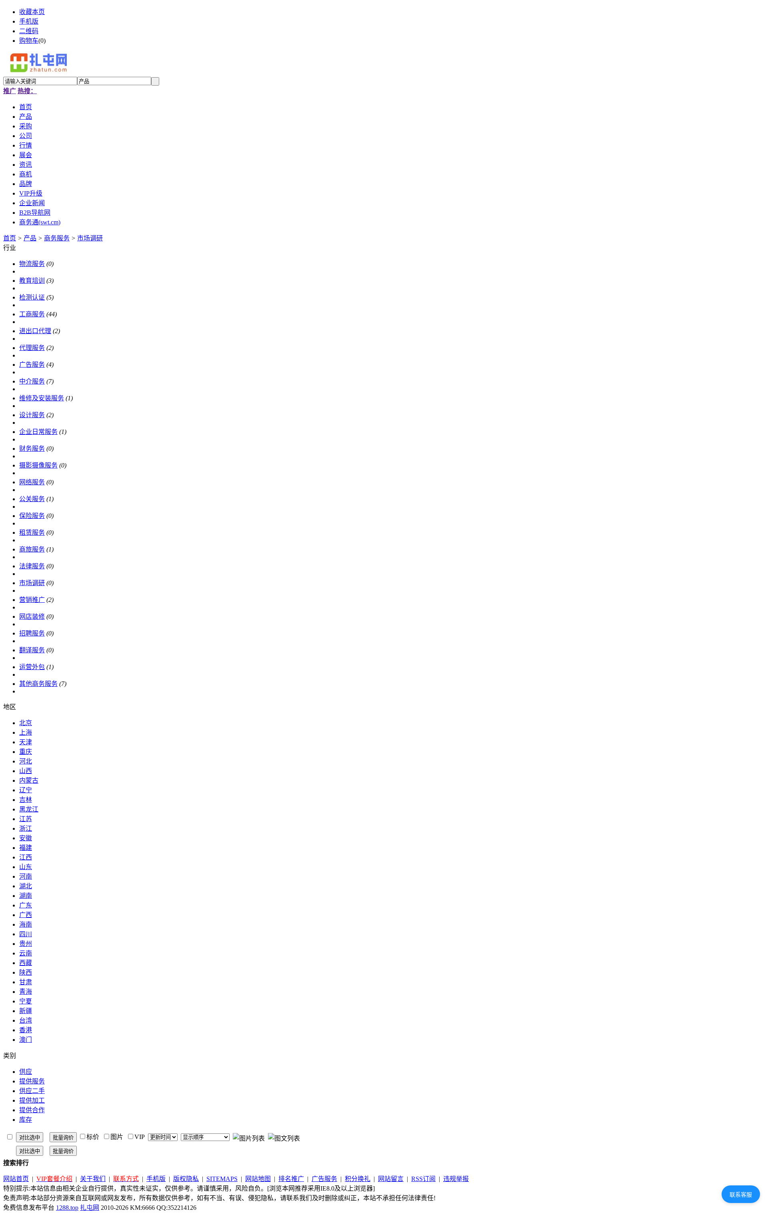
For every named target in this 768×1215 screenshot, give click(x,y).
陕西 (25, 972)
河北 (25, 761)
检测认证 (32, 297)
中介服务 (32, 381)
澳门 (25, 1039)
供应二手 (32, 1090)
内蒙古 (28, 780)
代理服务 (32, 347)
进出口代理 (35, 331)
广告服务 (32, 364)
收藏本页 (32, 11)
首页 (9, 238)
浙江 (25, 828)
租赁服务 (32, 532)
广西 (25, 914)
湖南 (25, 895)
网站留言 (391, 1178)
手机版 (28, 21)
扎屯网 (89, 1207)
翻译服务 (32, 650)
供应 (25, 1071)
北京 (25, 722)
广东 (25, 905)
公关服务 (32, 499)
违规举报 (456, 1178)
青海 (25, 991)
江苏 (25, 818)
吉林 (25, 799)
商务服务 (57, 238)
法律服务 (32, 566)
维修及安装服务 (41, 398)
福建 (25, 847)
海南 (25, 924)
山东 (25, 866)
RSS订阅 (423, 1178)
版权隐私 (186, 1178)
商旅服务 (32, 549)
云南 (25, 953)
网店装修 (32, 616)
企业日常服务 (38, 431)
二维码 (28, 31)
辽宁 (25, 790)
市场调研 (90, 238)
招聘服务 (32, 633)
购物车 (28, 40)
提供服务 (32, 1081)
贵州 (25, 943)
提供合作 (32, 1110)
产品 (30, 238)
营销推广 (32, 599)
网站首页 (16, 1178)
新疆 (25, 1010)
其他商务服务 (38, 683)
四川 (25, 934)
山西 (25, 770)
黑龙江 (28, 809)
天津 (25, 742)
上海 (25, 732)
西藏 (25, 962)
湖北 (25, 886)
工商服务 (32, 314)
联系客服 (741, 1194)
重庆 (25, 751)
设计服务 (32, 415)
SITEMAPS (222, 1178)
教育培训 (32, 280)
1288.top (67, 1207)
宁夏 (25, 1001)
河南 (25, 876)
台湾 (25, 1020)
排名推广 (291, 1178)
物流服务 (32, 263)
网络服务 (32, 482)
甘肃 (25, 982)
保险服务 (32, 515)
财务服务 (32, 448)
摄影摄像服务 (38, 465)
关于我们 (93, 1178)
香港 (25, 1030)
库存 (25, 1119)
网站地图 (258, 1178)
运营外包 (32, 666)
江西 (25, 857)
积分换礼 (357, 1178)
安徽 (25, 838)
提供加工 (32, 1100)
